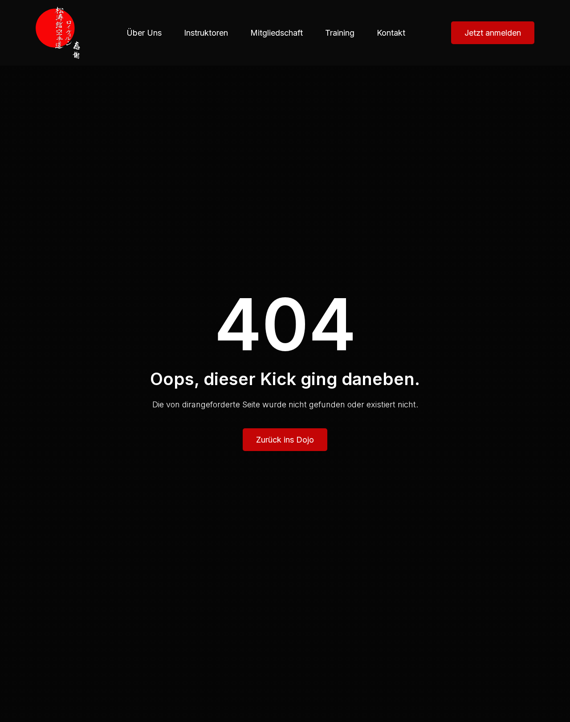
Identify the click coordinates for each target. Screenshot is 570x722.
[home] (58, 33)
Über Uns (144, 32)
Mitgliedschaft (276, 32)
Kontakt (391, 32)
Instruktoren (206, 32)
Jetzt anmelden (492, 32)
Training (339, 32)
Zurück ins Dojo (285, 439)
